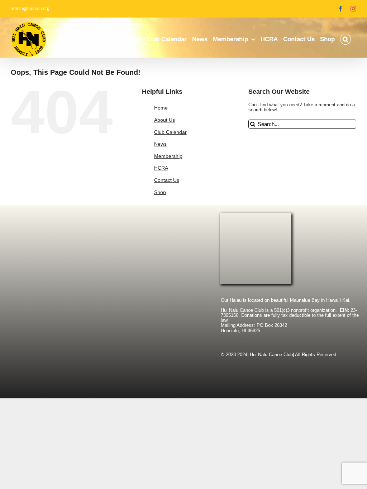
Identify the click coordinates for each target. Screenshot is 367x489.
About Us (164, 120)
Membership (168, 156)
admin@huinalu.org (30, 8)
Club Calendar (170, 132)
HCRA (161, 168)
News (160, 144)
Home (161, 108)
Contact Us (166, 180)
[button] (345, 39)
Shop (160, 192)
